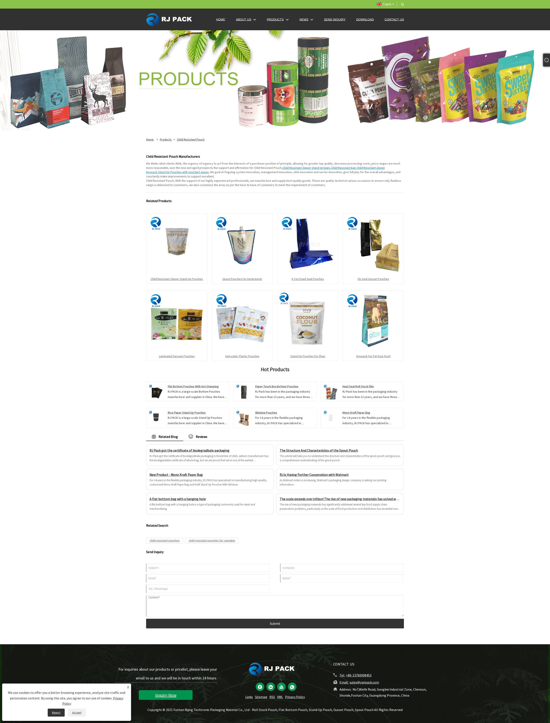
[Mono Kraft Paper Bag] (331, 417)
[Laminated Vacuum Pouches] (176, 320)
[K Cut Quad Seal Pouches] (307, 243)
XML (280, 697)
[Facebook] (260, 686)
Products (166, 139)
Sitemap (261, 697)
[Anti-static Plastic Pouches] (242, 320)
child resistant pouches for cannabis (212, 540)
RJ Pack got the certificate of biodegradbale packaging (189, 450)
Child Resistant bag (343, 168)
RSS (272, 697)
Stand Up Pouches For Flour (307, 356)
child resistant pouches (165, 540)
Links (249, 697)
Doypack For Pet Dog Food (373, 356)
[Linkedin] (270, 686)
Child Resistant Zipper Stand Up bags (306, 168)
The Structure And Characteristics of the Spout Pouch (319, 450)
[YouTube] (281, 686)
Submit (275, 623)
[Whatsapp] (292, 686)
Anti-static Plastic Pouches (242, 356)
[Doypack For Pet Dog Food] (373, 320)
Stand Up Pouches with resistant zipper (183, 172)
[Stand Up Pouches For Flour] (307, 320)
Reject (56, 712)
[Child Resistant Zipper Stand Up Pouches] (176, 243)
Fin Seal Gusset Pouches (373, 279)
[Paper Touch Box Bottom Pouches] (243, 391)
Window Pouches (266, 412)
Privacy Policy (295, 697)
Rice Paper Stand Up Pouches (187, 412)
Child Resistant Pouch (191, 139)
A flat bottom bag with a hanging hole (178, 499)
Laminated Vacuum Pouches (177, 356)
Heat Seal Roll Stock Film (358, 386)
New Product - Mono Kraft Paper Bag (176, 474)
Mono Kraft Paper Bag (356, 412)
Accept (76, 712)
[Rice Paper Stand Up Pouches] (156, 417)
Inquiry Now (165, 695)
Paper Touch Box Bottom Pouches (276, 386)
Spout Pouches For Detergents (242, 279)
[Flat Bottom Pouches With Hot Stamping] (156, 391)
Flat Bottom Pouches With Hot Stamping (193, 386)
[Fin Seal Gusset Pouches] (373, 243)
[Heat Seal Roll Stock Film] (331, 391)
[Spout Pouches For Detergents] (242, 243)
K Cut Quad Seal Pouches (308, 279)
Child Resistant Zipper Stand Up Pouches (177, 279)
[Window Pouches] (243, 417)
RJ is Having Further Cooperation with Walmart (314, 474)
